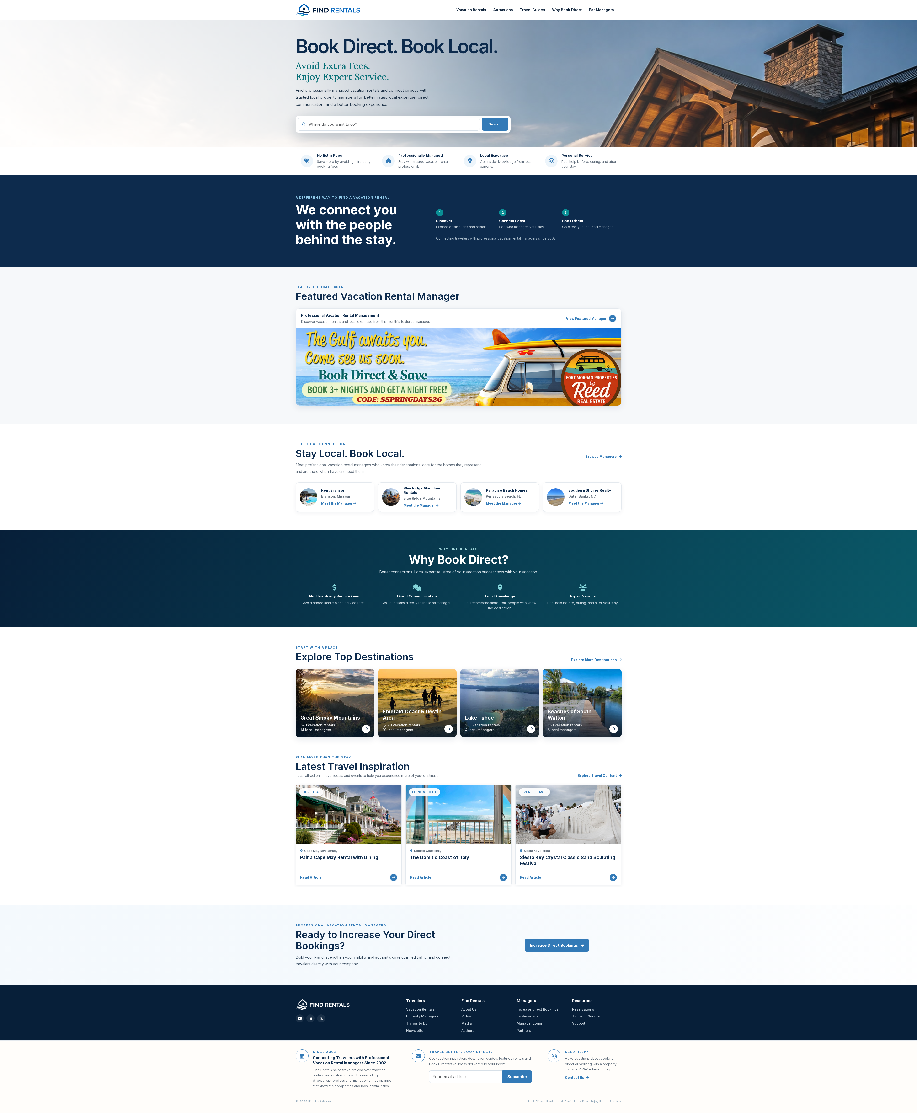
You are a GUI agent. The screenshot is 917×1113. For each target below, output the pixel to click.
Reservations (583, 1009)
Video (466, 1016)
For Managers (601, 10)
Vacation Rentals (471, 10)
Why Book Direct (567, 10)
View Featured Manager (586, 319)
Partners (524, 1030)
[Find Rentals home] (328, 9)
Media (466, 1023)
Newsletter (415, 1030)
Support (578, 1023)
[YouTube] (300, 1018)
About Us (468, 1009)
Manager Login (529, 1023)
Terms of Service (586, 1016)
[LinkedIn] (310, 1018)
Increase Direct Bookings (554, 945)
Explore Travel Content (597, 776)
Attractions (503, 10)
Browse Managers (601, 456)
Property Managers (422, 1016)
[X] (321, 1018)
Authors (467, 1030)
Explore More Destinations (594, 660)
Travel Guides (532, 10)
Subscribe (517, 1076)
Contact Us (574, 1077)
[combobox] (389, 124)
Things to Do (417, 1023)
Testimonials (527, 1016)
